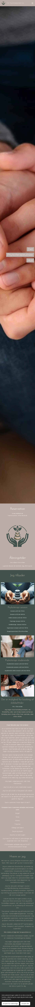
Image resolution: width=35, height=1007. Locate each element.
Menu (32, 3)
